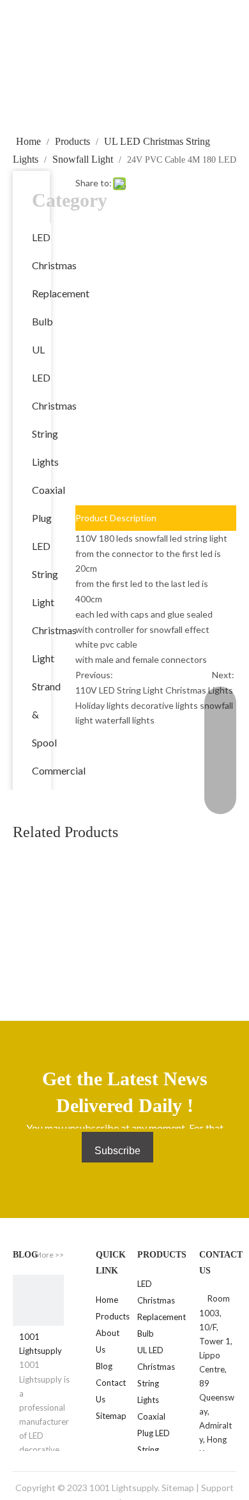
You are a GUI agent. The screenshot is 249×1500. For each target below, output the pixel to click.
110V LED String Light (119, 690)
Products (113, 1316)
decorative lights (164, 705)
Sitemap (111, 1416)
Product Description (115, 517)
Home (107, 1300)
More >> (49, 1255)
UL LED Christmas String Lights (54, 405)
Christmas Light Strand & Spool (54, 686)
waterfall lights (125, 720)
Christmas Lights (199, 690)
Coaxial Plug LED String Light (48, 546)
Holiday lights (102, 705)
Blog (104, 1366)
